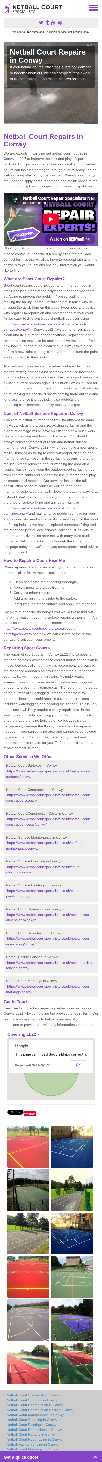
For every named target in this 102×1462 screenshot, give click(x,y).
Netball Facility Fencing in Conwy (32, 1444)
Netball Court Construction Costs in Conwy (40, 1410)
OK (78, 1065)
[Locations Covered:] (6, 7)
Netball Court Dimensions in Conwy (34, 1429)
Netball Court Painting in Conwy (31, 1425)
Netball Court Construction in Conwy (35, 1405)
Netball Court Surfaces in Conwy (32, 1400)
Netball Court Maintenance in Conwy (35, 1415)
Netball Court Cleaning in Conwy (32, 1420)
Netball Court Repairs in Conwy (31, 1434)
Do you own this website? (33, 1065)
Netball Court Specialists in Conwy (33, 1395)
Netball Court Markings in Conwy (32, 1449)
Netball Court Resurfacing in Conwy (34, 1439)
